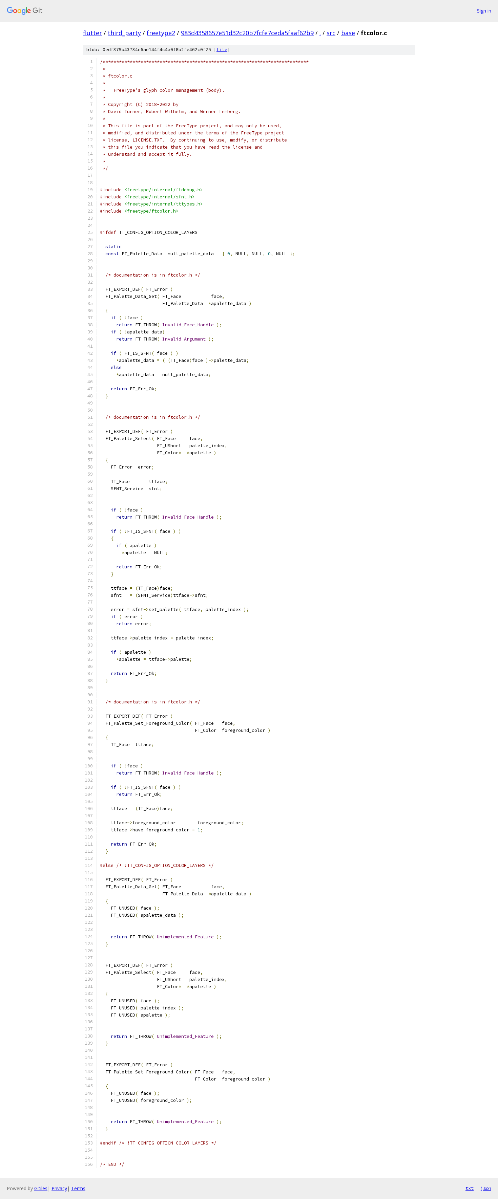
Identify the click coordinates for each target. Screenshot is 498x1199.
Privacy (59, 1188)
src (331, 33)
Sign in (484, 10)
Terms (78, 1188)
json (485, 1188)
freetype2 (161, 33)
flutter (92, 33)
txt (469, 1188)
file (221, 49)
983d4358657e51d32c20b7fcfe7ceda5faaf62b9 (247, 33)
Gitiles (40, 1188)
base (348, 33)
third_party (124, 33)
